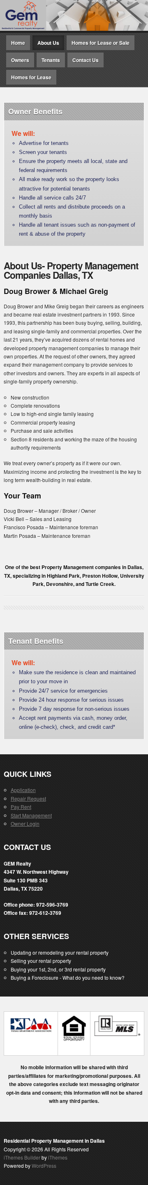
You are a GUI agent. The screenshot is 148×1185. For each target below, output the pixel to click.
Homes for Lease (31, 77)
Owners (20, 60)
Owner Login (25, 823)
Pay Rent (21, 806)
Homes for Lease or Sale (101, 42)
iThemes (57, 1157)
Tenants (51, 60)
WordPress (44, 1165)
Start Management (31, 815)
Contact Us (85, 60)
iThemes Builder (22, 1157)
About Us (48, 42)
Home (18, 42)
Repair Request (28, 798)
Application (23, 789)
